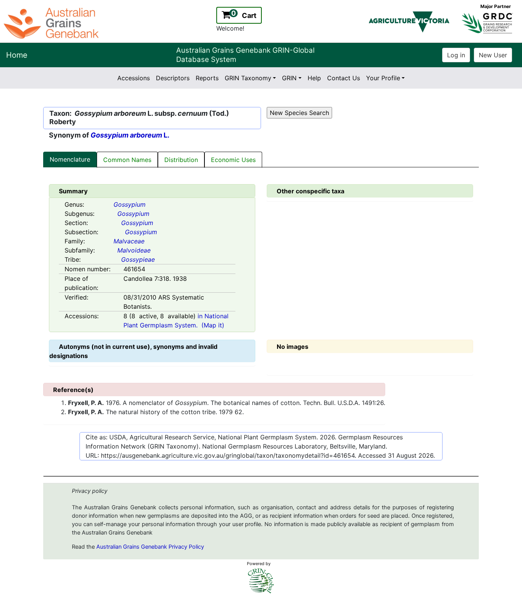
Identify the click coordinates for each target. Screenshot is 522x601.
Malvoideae (134, 250)
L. (130, 135)
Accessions (133, 78)
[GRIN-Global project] (261, 581)
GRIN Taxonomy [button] (248, 78)
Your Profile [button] (383, 78)
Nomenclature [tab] (70, 159)
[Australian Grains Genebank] (52, 22)
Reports (207, 78)
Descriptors (173, 78)
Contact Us (343, 78)
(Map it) (212, 325)
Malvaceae (128, 241)
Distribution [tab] (181, 160)
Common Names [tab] (127, 160)
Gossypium (129, 204)
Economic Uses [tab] (233, 160)
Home (17, 55)
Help (314, 78)
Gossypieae (138, 259)
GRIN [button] (289, 78)
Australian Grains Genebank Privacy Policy (150, 546)
